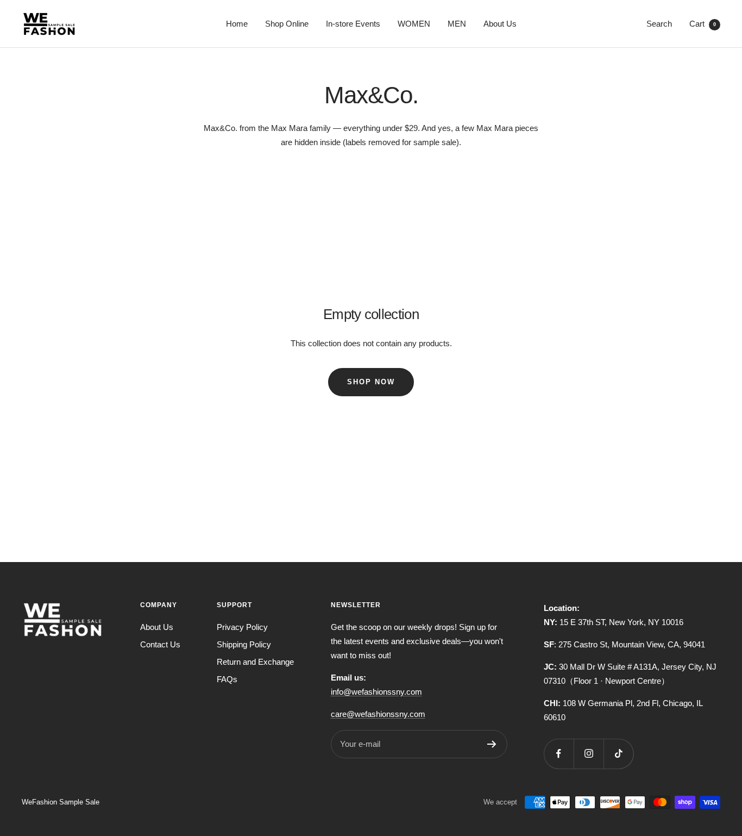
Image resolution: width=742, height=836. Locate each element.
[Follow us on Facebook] (559, 754)
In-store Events (353, 23)
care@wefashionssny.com (378, 714)
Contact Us (160, 644)
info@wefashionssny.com (376, 691)
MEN (457, 23)
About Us (500, 23)
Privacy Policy (242, 627)
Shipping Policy (244, 644)
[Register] (491, 744)
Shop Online (287, 23)
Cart (702, 23)
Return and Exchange (255, 661)
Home (237, 23)
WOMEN (414, 23)
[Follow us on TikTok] (618, 754)
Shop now (371, 382)
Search (659, 23)
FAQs (227, 679)
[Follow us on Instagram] (588, 754)
